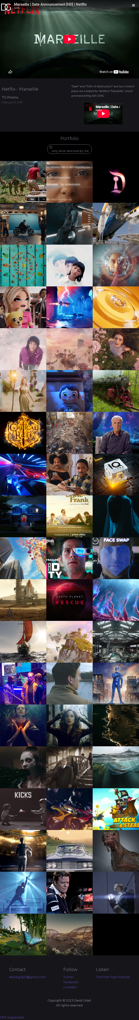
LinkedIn (70, 987)
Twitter (68, 977)
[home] (22, 5)
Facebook (70, 982)
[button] (133, 5)
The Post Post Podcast (113, 977)
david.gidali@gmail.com (27, 977)
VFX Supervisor (12, 1017)
